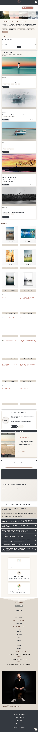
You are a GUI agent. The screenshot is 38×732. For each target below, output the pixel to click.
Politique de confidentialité (19, 723)
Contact (19, 605)
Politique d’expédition (19, 611)
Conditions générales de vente (19, 717)
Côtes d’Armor (19, 634)
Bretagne (16, 27)
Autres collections (5, 44)
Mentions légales (19, 720)
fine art (27, 27)
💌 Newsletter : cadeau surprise (27, 7)
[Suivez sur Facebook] (18, 615)
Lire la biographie (14, 426)
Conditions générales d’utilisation (19, 714)
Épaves (19, 637)
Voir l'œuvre (10, 245)
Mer (19, 646)
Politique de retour (19, 610)
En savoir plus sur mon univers (8, 708)
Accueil (3, 10)
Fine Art (19, 645)
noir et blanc (22, 27)
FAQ (19, 608)
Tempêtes (19, 640)
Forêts (19, 639)
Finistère (19, 631)
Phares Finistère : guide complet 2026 (19, 659)
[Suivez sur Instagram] (20, 615)
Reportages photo (19, 623)
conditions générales (18, 498)
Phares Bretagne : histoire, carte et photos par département (19, 664)
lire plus (19, 656)
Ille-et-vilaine (19, 636)
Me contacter (21, 426)
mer (19, 27)
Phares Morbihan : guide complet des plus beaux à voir (19, 654)
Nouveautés (19, 46)
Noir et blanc (19, 648)
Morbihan (19, 633)
